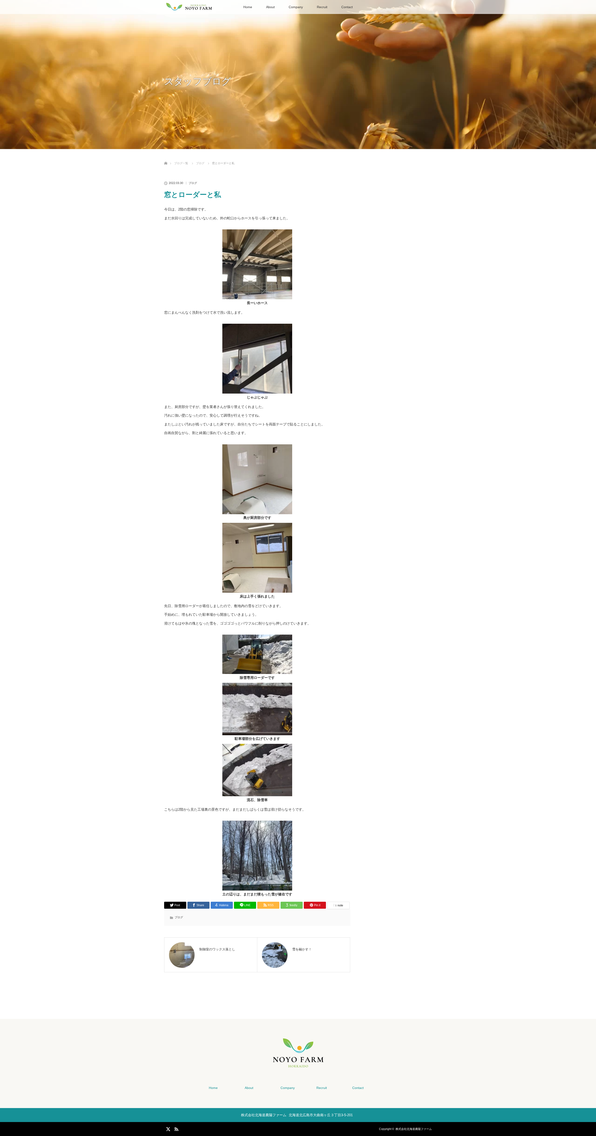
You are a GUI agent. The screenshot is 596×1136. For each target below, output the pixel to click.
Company (296, 7)
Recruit (322, 7)
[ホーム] (165, 158)
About (270, 7)
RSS (175, 1128)
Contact (347, 7)
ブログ (193, 183)
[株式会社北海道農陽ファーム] (298, 1064)
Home (247, 7)
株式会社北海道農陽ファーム (414, 1129)
